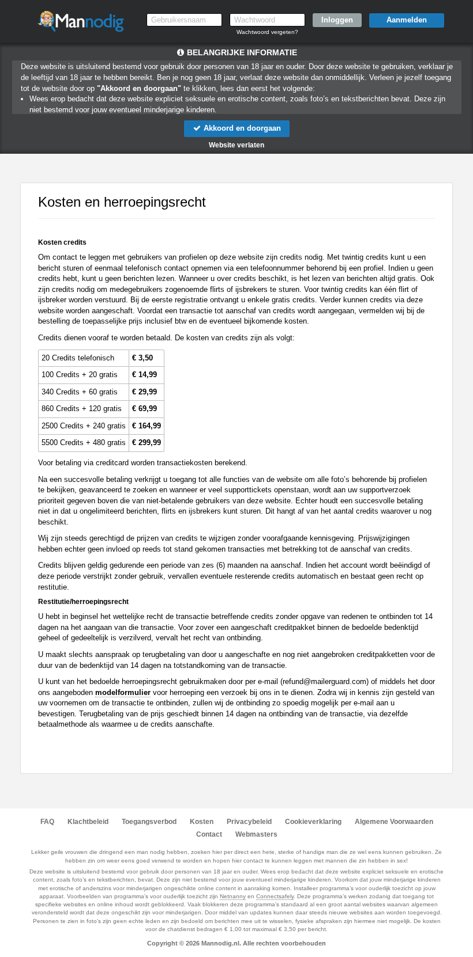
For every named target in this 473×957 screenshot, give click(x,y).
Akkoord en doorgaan (241, 128)
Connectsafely (275, 896)
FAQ (47, 822)
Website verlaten (236, 145)
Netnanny (233, 896)
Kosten (201, 822)
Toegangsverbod (149, 822)
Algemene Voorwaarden (394, 822)
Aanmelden (406, 20)
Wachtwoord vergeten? (267, 32)
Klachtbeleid (87, 822)
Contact (209, 834)
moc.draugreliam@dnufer (324, 681)
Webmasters (256, 834)
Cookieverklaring (313, 822)
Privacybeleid (249, 822)
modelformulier (123, 692)
